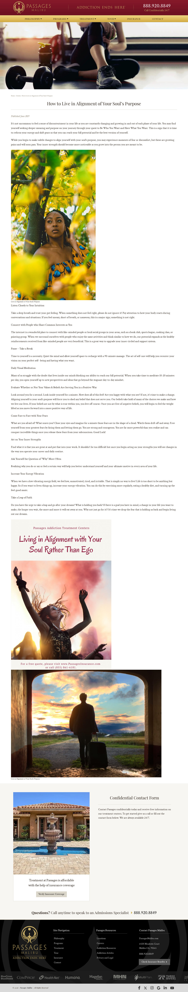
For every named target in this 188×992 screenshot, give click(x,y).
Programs (58, 943)
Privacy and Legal (105, 957)
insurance (134, 18)
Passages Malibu (26, 988)
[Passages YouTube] (172, 988)
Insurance (58, 957)
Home (13, 96)
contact (157, 18)
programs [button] (60, 18)
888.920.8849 (157, 5)
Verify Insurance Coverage (51, 894)
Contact (57, 962)
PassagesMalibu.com (148, 938)
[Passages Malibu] (38, 7)
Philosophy (59, 938)
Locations (101, 938)
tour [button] (111, 18)
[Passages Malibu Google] (158, 988)
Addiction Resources (106, 948)
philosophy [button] (33, 18)
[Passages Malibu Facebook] (139, 988)
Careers (100, 943)
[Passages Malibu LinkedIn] (165, 988)
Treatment (59, 948)
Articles (18, 96)
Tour (56, 953)
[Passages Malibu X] (145, 988)
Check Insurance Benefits (154, 961)
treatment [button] (87, 18)
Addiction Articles (105, 953)
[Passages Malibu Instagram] (152, 988)
